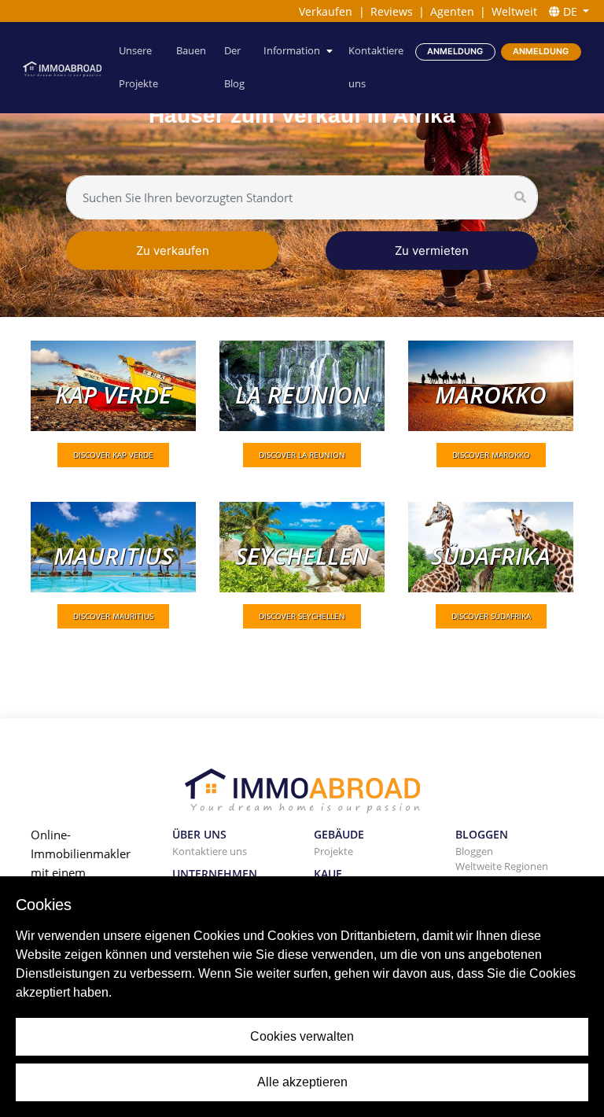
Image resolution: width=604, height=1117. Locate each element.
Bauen (191, 50)
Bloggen (474, 851)
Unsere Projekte (138, 67)
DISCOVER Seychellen (302, 615)
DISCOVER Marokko (491, 454)
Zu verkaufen (172, 250)
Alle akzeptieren (302, 1082)
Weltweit (514, 11)
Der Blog (234, 67)
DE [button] (570, 11)
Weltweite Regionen (501, 866)
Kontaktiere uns (375, 67)
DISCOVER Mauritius (113, 615)
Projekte (333, 851)
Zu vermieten (432, 250)
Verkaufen (325, 11)
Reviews (391, 11)
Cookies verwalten (302, 1036)
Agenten (452, 11)
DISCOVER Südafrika (491, 615)
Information (291, 50)
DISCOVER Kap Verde (113, 454)
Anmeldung (455, 51)
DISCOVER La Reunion (302, 454)
